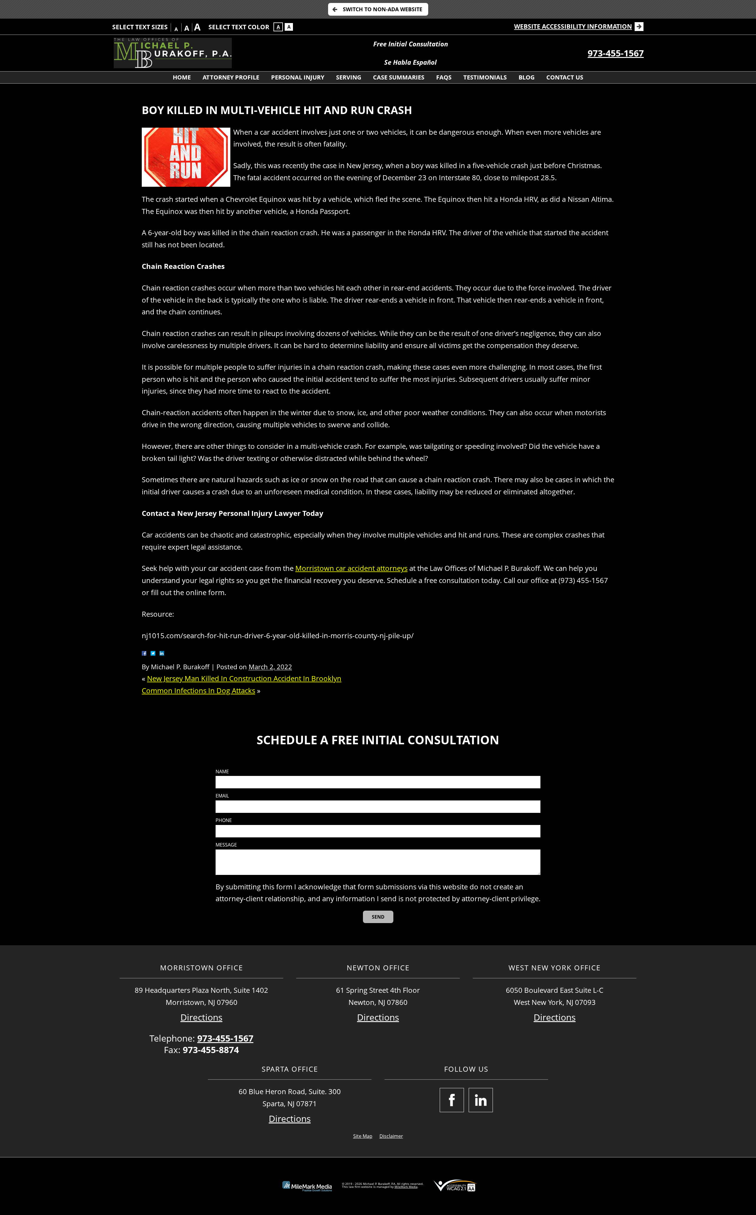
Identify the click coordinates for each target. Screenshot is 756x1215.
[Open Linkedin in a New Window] (481, 1100)
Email (222, 796)
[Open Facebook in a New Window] (452, 1100)
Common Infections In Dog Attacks (198, 690)
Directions (201, 1017)
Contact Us (564, 77)
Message (226, 845)
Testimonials (485, 77)
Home (182, 77)
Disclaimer (391, 1136)
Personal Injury (297, 77)
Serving (348, 77)
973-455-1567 (616, 53)
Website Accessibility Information (573, 26)
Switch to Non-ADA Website (382, 9)
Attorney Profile (231, 77)
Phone (224, 820)
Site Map (362, 1136)
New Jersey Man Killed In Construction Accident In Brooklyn (244, 678)
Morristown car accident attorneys (351, 568)
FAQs (444, 77)
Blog (527, 77)
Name (222, 772)
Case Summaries (398, 77)
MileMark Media (406, 1187)
